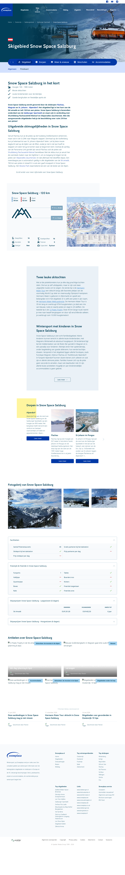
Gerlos (101, 777)
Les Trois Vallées (60, 799)
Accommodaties (51, 10)
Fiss (100, 780)
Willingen (101, 775)
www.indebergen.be (83, 808)
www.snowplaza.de (82, 803)
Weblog (65, 10)
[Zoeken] (117, 10)
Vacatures (109, 840)
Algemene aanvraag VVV (106, 795)
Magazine (113, 10)
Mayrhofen (102, 762)
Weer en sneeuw (37, 10)
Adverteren (91, 840)
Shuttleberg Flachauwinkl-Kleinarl (21, 152)
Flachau (60, 105)
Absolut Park (24, 166)
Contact (100, 840)
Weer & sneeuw (61, 62)
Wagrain (11, 107)
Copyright (63, 840)
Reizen (57, 764)
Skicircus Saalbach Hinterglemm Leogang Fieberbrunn (62, 816)
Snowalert (102, 790)
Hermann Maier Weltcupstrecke (51, 301)
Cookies (82, 840)
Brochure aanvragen (105, 797)
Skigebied (26, 62)
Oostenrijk (18, 22)
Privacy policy (73, 840)
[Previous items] (10, 62)
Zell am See (102, 764)
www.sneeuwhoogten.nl (84, 800)
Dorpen (42, 62)
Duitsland (80, 759)
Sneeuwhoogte (59, 762)
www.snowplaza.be (82, 797)
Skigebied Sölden (60, 824)
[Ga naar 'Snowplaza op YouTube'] (112, 2)
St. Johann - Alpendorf (28, 107)
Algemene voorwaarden (49, 840)
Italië (78, 764)
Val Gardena (59, 812)
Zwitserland (80, 767)
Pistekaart (24, 69)
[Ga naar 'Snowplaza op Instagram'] (117, 2)
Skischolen (82, 62)
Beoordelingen (102, 10)
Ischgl (100, 759)
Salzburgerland (29, 22)
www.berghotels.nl (82, 810)
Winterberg (102, 756)
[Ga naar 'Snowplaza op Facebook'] (107, 2)
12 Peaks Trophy (55, 310)
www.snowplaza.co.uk (83, 805)
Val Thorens (102, 769)
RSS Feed (101, 800)
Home (10, 22)
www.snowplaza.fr (82, 813)
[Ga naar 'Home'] (6, 10)
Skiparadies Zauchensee (26, 158)
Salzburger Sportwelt (43, 22)
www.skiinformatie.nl (83, 795)
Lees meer (61, 380)
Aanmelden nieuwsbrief (106, 792)
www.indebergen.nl (83, 790)
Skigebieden (25, 10)
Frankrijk (79, 762)
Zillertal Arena (59, 826)
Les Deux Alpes (60, 821)
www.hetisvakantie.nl (83, 792)
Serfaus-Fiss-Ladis (61, 804)
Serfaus (101, 772)
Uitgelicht (77, 10)
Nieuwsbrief (90, 10)
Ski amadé (65, 160)
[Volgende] (103, 439)
